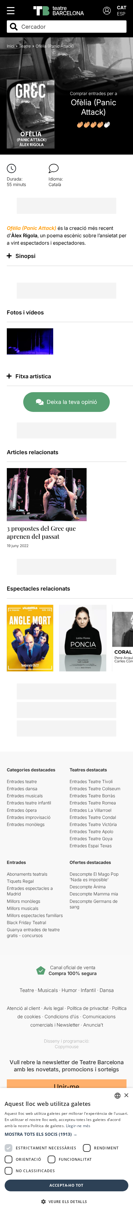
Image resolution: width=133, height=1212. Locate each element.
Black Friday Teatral (26, 922)
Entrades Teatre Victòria (93, 824)
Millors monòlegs (23, 901)
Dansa (107, 990)
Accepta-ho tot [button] (66, 1185)
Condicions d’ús (62, 1016)
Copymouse (67, 1046)
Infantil (88, 990)
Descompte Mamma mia (94, 893)
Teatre (25, 46)
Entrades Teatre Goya (91, 838)
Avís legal (53, 1008)
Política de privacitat (87, 1008)
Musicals (48, 990)
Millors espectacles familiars (35, 915)
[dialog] (66, 1150)
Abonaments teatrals (27, 874)
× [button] (126, 1095)
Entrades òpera (22, 810)
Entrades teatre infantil (29, 802)
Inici (10, 46)
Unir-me (66, 1087)
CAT (122, 7)
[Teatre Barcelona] (58, 10)
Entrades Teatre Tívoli (91, 781)
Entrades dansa (22, 788)
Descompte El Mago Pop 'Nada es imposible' (94, 876)
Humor (69, 990)
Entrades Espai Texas (91, 845)
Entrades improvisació (28, 817)
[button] (66, 1134)
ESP (121, 14)
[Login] (107, 11)
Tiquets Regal (20, 881)
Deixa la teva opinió (72, 402)
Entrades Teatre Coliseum (95, 788)
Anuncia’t (93, 1025)
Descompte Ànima (88, 886)
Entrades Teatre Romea (93, 802)
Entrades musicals (25, 795)
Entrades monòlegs (26, 824)
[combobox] (72, 27)
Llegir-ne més (78, 1125)
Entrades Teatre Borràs (92, 795)
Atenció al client (23, 1008)
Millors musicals (22, 908)
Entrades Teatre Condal (93, 817)
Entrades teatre (22, 781)
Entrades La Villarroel (90, 810)
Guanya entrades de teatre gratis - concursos (33, 932)
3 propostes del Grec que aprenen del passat (41, 532)
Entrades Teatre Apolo (91, 831)
